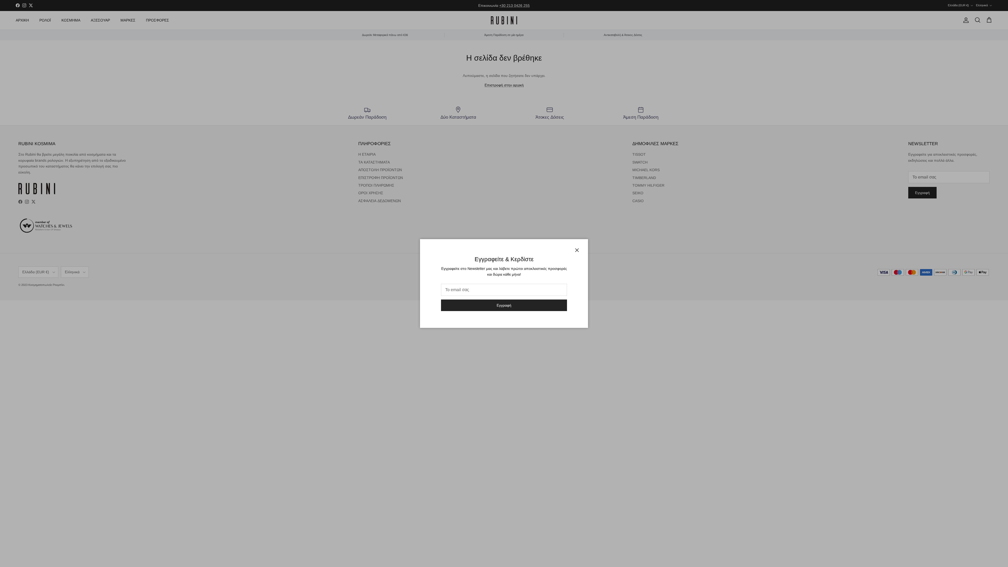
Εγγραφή (504, 305)
